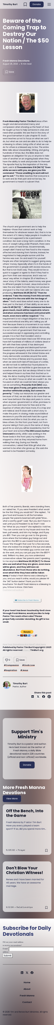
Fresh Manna (27, 995)
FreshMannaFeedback (13, 590)
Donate (37, 4)
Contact (27, 1002)
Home (27, 982)
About (27, 989)
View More (12, 798)
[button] (48, 4)
